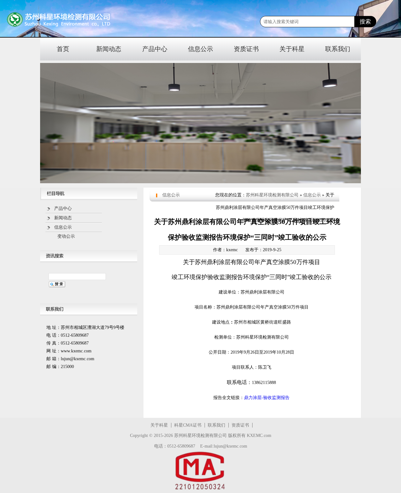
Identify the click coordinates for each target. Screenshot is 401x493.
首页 (63, 48)
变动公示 (66, 236)
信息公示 (200, 48)
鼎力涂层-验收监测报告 (266, 397)
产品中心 (154, 48)
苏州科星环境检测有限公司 (272, 195)
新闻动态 (108, 48)
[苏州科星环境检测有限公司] (43, 20)
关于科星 (292, 48)
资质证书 (246, 48)
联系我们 (337, 48)
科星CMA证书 (187, 425)
